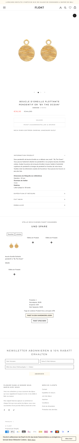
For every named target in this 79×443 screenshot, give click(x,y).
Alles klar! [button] (68, 438)
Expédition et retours (24, 193)
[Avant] (44, 92)
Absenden (39, 374)
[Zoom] (74, 15)
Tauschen (11, 234)
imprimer (45, 399)
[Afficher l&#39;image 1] (38, 92)
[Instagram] (9, 410)
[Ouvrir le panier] (75, 7)
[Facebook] (4, 410)
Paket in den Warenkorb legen (39, 315)
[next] (68, 139)
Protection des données (49, 410)
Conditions (45, 403)
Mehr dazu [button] (31, 440)
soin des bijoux (47, 396)
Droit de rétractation (48, 406)
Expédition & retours (48, 393)
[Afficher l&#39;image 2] (40, 92)
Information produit (24, 155)
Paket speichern (39, 321)
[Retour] (34, 92)
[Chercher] (65, 7)
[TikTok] (14, 410)
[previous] (11, 139)
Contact (44, 389)
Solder (39, 120)
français (8, 421)
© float (8, 426)
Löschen (18, 234)
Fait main (18, 199)
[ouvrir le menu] (4, 7)
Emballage (19, 205)
